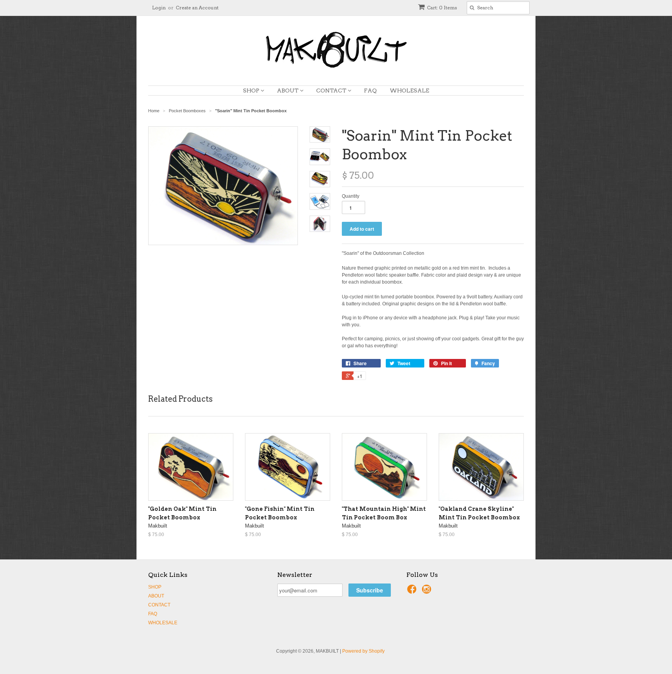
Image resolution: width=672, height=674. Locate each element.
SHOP (252, 90)
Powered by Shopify (363, 651)
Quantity (350, 196)
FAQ (370, 90)
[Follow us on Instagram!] (428, 592)
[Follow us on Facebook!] (413, 592)
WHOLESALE (409, 90)
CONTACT (332, 90)
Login (159, 7)
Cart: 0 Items (442, 7)
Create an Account (197, 7)
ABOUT (288, 90)
